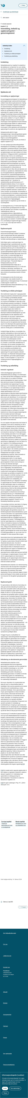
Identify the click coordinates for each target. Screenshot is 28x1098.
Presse (5, 1037)
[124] (25, 552)
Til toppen (23, 907)
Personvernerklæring (8, 1064)
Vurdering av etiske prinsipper (12, 53)
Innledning (7, 48)
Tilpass (5, 1093)
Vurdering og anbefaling (11, 56)
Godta (5, 1088)
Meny (23, 5)
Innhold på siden (7, 45)
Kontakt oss (6, 967)
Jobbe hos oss (7, 956)
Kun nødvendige (15, 1088)
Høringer (5, 1026)
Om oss (5, 944)
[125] (23, 764)
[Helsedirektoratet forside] (2, 5)
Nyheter (5, 1003)
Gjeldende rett (8, 51)
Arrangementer (7, 1014)
